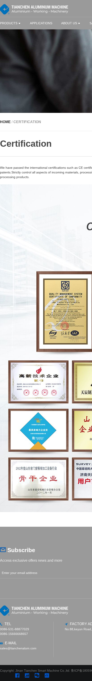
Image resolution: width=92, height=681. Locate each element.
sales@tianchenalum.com (18, 648)
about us (69, 23)
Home (5, 122)
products (8, 23)
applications (41, 23)
